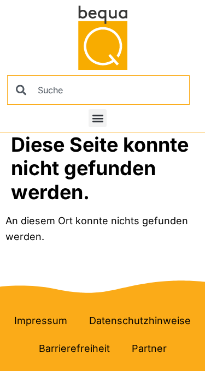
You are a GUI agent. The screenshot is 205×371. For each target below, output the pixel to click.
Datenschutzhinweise (140, 320)
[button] (98, 118)
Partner (149, 348)
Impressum (40, 320)
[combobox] (98, 90)
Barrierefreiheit (74, 348)
